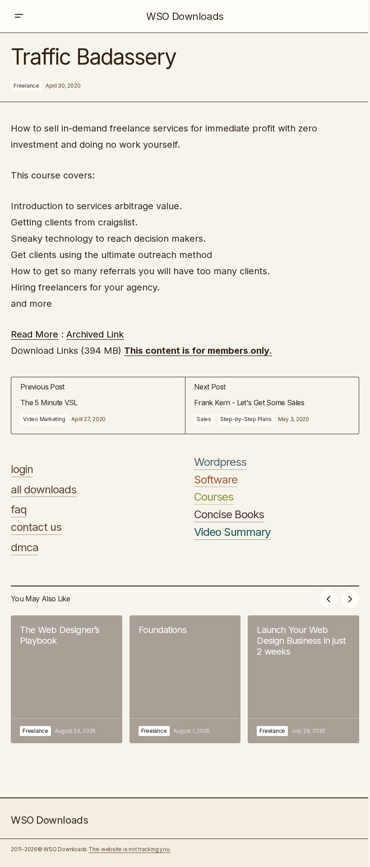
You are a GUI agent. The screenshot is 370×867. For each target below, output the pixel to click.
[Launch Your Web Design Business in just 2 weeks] (303, 679)
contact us (36, 527)
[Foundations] (185, 679)
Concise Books (229, 514)
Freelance (26, 85)
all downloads (44, 489)
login (22, 469)
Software (215, 479)
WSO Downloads (184, 16)
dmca (24, 547)
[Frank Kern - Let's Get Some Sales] (272, 405)
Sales (204, 419)
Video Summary (232, 532)
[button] (19, 16)
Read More (34, 334)
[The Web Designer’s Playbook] (66, 679)
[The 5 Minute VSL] (98, 405)
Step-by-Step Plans (246, 419)
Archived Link (95, 334)
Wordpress (220, 462)
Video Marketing (44, 419)
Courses (213, 497)
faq (19, 509)
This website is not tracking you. (129, 849)
